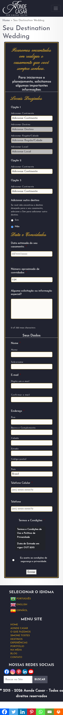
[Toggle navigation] (55, 8)
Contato (16, 657)
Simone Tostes (20, 635)
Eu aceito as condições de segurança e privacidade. (33, 560)
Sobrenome (17, 362)
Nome (14, 350)
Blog (13, 653)
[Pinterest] (19, 671)
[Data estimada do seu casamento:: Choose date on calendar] (12, 261)
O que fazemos (20, 632)
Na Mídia (16, 650)
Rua (13, 417)
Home (6, 20)
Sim (17, 220)
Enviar (31, 572)
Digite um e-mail (20, 381)
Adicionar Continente (22, 113)
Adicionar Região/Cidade (25, 136)
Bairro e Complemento (23, 428)
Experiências (18, 643)
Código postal (18, 459)
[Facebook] (6, 671)
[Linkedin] (25, 671)
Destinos (16, 639)
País (13, 469)
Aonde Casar (19, 628)
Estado (15, 449)
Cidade (15, 438)
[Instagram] (12, 671)
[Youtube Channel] (31, 671)
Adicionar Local (19, 147)
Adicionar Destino (20, 125)
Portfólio (17, 646)
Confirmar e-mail (20, 395)
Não (17, 226)
